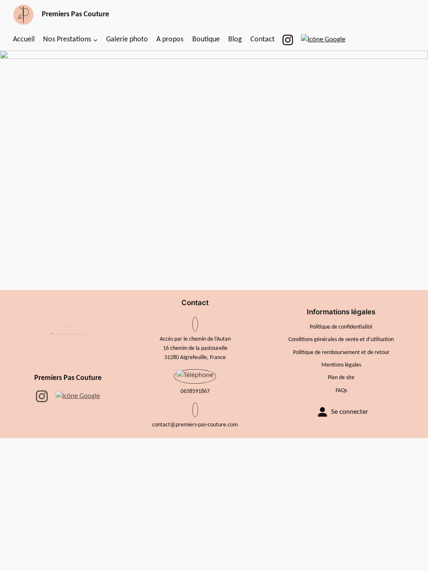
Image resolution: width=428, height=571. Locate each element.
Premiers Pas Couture (68, 378)
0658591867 (195, 391)
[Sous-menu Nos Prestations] (95, 40)
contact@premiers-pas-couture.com (195, 425)
